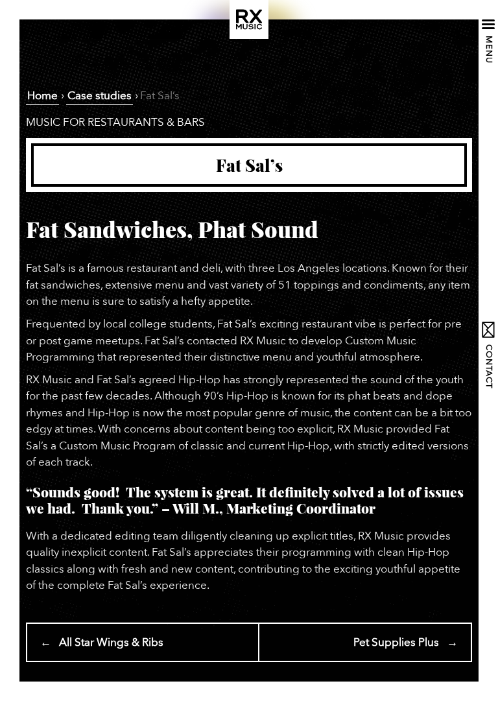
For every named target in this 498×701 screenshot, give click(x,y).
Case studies (99, 95)
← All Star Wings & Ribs (101, 642)
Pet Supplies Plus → (405, 642)
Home (42, 95)
